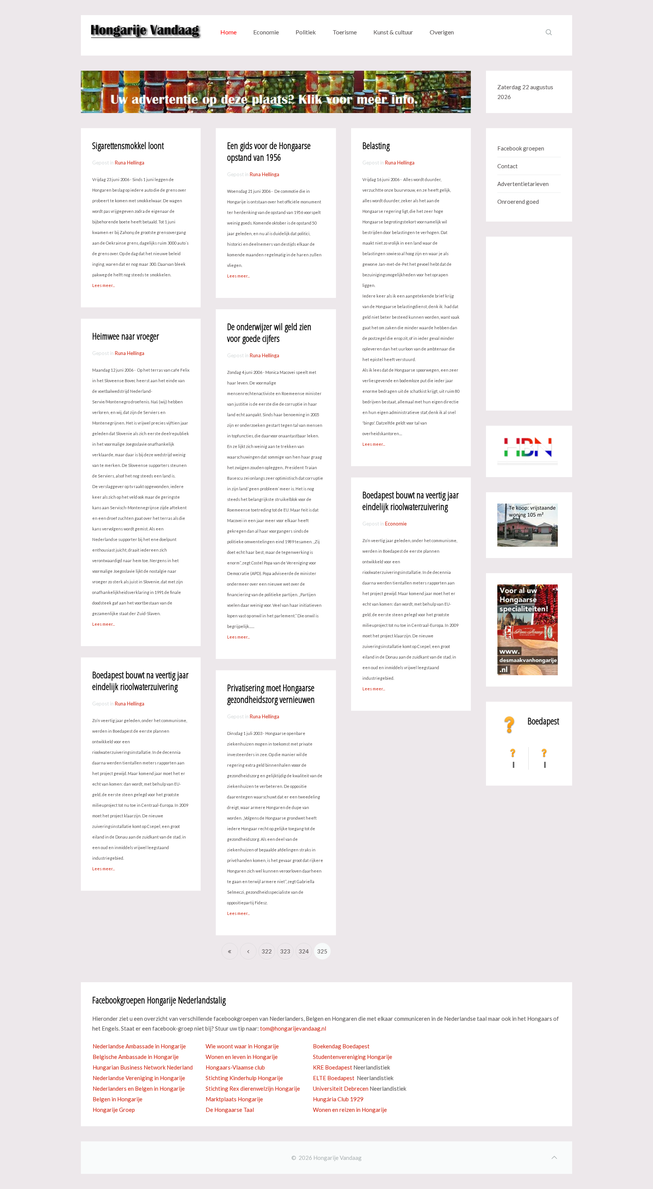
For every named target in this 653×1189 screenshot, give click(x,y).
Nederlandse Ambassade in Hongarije (139, 1046)
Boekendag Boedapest (341, 1046)
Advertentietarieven (523, 183)
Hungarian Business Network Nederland (143, 1067)
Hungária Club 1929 (338, 1099)
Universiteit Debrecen (340, 1088)
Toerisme (345, 32)
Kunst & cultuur (393, 32)
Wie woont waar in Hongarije (242, 1046)
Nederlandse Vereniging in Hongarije (139, 1077)
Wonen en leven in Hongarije (242, 1056)
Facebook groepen (520, 148)
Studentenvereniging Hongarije (352, 1056)
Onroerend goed (518, 201)
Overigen (442, 32)
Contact (507, 166)
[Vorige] (248, 951)
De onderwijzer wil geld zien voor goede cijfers (269, 332)
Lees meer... (239, 636)
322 (267, 951)
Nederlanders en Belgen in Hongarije (139, 1088)
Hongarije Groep (114, 1109)
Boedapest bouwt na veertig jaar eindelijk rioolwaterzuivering (140, 680)
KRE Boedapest (332, 1067)
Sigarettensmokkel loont (128, 145)
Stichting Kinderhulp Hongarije (244, 1077)
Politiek (306, 32)
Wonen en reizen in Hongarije (350, 1109)
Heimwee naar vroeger (125, 336)
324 (304, 951)
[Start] (229, 951)
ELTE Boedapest (333, 1077)
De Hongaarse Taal (230, 1109)
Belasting (376, 145)
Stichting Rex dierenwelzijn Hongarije (253, 1088)
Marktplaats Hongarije (234, 1099)
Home (228, 32)
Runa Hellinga (129, 163)
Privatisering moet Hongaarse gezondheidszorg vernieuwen (271, 693)
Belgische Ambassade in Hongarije (136, 1056)
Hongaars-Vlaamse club (235, 1067)
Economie (266, 32)
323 (285, 951)
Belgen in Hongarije (117, 1099)
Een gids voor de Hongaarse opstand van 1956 (269, 151)
